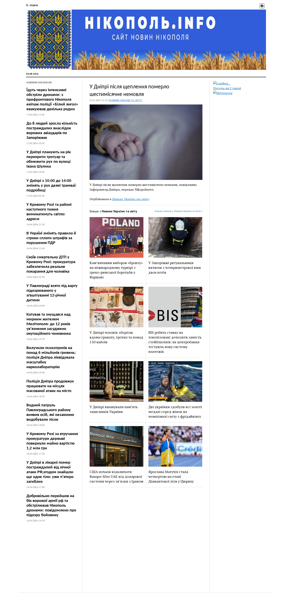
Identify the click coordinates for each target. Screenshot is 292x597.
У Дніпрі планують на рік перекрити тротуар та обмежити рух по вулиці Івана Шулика (48, 159)
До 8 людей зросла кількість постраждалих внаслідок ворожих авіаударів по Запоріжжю (51, 130)
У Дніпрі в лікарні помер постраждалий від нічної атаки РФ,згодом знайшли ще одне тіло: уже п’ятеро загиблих (49, 472)
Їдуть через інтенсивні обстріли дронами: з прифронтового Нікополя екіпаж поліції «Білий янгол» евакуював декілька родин (52, 99)
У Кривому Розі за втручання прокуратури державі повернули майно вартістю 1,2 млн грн (52, 441)
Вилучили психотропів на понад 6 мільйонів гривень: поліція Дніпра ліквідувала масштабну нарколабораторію (51, 357)
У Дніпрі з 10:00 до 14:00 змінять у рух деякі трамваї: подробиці (51, 185)
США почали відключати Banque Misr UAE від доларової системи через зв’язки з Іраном (116, 476)
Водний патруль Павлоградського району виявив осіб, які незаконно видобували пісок (50, 412)
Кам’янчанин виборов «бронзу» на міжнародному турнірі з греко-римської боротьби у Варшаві (116, 269)
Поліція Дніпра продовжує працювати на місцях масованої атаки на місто (50, 386)
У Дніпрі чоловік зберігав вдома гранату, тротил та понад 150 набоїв (116, 337)
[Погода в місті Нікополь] (243, 83)
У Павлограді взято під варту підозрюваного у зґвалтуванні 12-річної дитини (51, 293)
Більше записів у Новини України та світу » (178, 211)
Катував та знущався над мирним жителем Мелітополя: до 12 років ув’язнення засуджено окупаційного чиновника (48, 324)
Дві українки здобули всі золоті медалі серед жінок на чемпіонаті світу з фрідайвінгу (175, 411)
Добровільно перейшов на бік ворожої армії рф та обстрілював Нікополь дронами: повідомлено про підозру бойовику (51, 505)
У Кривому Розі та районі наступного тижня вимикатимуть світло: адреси (49, 212)
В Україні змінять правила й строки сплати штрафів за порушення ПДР (51, 238)
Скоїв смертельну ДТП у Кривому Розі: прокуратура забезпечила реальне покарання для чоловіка (50, 264)
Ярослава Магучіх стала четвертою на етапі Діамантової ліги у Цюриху (171, 476)
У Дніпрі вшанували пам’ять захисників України (114, 409)
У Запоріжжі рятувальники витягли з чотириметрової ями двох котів (174, 267)
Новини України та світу (125, 100)
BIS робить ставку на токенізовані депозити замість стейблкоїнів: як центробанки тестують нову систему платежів (174, 342)
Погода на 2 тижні (227, 88)
